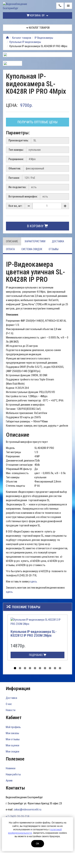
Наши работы (13, 774)
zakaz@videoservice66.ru (27, 809)
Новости (10, 710)
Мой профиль (13, 727)
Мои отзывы (13, 739)
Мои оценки (12, 745)
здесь (9, 591)
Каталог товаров (39, 27)
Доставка (58, 241)
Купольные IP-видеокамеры (25, 41)
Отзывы (53, 249)
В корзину (35, 226)
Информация (18, 688)
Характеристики (35, 241)
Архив (9, 780)
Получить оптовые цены (38, 122)
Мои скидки (12, 751)
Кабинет (14, 717)
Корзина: (37, 15)
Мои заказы (12, 733)
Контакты (15, 788)
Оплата (10, 249)
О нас (9, 704)
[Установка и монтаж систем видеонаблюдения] (7, 37)
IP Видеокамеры (44, 37)
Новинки (10, 768)
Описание (12, 241)
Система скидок (31, 249)
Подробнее (36, 654)
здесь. (34, 581)
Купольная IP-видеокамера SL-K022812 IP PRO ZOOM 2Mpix (34, 633)
